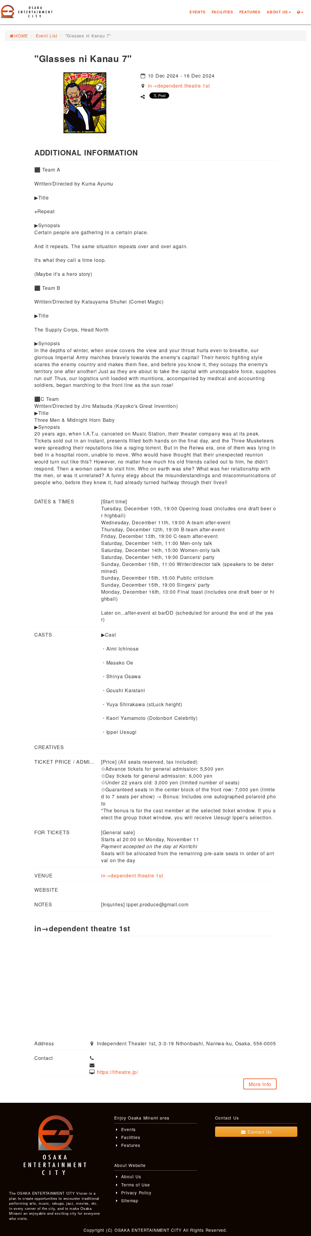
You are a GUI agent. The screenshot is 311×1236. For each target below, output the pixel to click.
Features (130, 1145)
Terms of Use (135, 1185)
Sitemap (129, 1200)
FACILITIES (222, 12)
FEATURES (250, 12)
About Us (130, 1176)
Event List (46, 36)
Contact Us (259, 1132)
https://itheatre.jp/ (117, 1071)
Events (128, 1129)
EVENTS (198, 12)
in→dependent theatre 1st (179, 85)
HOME (21, 36)
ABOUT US (277, 12)
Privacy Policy (135, 1192)
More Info (260, 1084)
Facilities (130, 1137)
